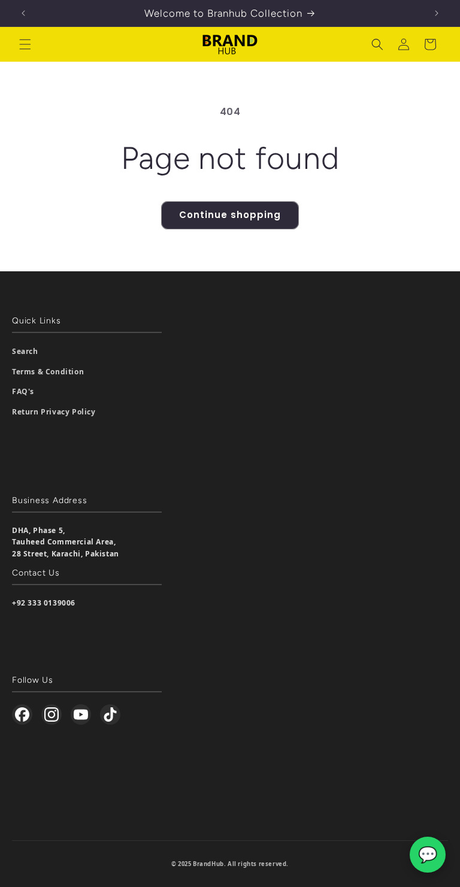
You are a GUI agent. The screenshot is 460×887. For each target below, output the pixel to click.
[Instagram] (51, 714)
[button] (25, 44)
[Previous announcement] (23, 13)
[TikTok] (110, 714)
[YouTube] (81, 714)
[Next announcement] (436, 13)
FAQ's (23, 391)
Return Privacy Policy (54, 412)
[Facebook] (22, 714)
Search (25, 351)
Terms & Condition (48, 372)
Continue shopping (230, 214)
